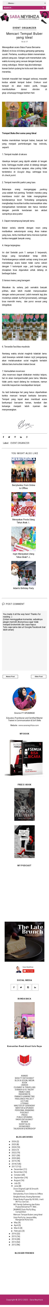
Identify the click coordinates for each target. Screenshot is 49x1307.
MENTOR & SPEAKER (25, 1108)
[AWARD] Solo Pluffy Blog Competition (24, 1210)
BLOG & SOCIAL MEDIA (24, 1080)
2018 (14, 1164)
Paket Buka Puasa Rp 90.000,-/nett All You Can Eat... (28, 1200)
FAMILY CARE (24, 1092)
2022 (14, 1152)
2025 (14, 1144)
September (19, 1178)
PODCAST (24, 1113)
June (16, 1186)
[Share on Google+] (27, 437)
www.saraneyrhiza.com (29, 725)
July (16, 1183)
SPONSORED (24, 1126)
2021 (14, 1155)
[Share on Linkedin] (21, 437)
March (17, 1228)
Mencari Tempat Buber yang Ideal (27, 1215)
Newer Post (10, 676)
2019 (14, 1161)
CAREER (24, 1085)
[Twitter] (21, 987)
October (17, 1175)
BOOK (24, 1083)
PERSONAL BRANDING (24, 1110)
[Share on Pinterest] (15, 437)
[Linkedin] (35, 987)
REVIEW (24, 1122)
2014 (14, 1239)
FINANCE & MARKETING (25, 1096)
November (18, 1172)
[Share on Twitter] (9, 437)
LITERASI (24, 1103)
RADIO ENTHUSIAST (24, 1119)
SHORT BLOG (24, 1124)
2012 (14, 1245)
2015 (14, 1236)
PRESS (24, 1115)
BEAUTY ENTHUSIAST (24, 1078)
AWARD (24, 1076)
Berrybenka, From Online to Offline (28, 1194)
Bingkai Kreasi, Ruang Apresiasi (26, 1197)
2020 (14, 1158)
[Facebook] (14, 987)
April (16, 1225)
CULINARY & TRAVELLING (24, 1087)
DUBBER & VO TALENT (24, 1090)
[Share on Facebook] (3, 437)
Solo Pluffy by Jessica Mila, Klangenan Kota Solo (25, 1218)
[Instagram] (28, 987)
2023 (14, 1150)
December (18, 1169)
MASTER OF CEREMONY (24, 1106)
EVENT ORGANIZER (24, 28)
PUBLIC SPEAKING (24, 1117)
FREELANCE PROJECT (24, 1099)
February (18, 1231)
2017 (14, 1166)
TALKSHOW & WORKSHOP (24, 1129)
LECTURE (25, 1101)
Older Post (39, 676)
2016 (14, 1234)
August (17, 1180)
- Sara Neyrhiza (35, 1300)
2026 (14, 1141)
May (16, 1222)
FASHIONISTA (24, 1094)
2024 (14, 1147)
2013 (14, 1242)
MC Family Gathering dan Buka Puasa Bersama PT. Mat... (26, 1205)
